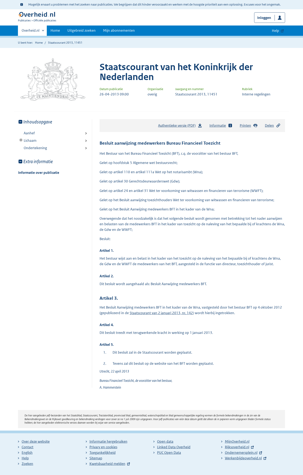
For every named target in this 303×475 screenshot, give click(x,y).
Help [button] (275, 30)
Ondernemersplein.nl (241, 452)
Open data (165, 441)
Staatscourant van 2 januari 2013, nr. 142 (161, 313)
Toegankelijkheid (102, 452)
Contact (27, 447)
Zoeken (27, 463)
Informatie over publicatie (38, 172)
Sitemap (95, 458)
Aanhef (29, 133)
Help (25, 458)
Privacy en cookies (103, 447)
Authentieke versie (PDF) (178, 126)
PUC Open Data (169, 452)
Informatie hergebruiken (108, 441)
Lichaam (27, 140)
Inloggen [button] (264, 17)
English (27, 452)
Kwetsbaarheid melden (107, 463)
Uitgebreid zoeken (81, 30)
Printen (245, 125)
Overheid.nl (30, 32)
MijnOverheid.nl (237, 441)
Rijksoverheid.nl (237, 447)
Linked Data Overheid (173, 447)
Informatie (217, 125)
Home (55, 30)
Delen (269, 125)
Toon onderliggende (21, 140)
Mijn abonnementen (119, 30)
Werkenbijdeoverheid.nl (243, 458)
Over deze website (36, 441)
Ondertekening (35, 148)
